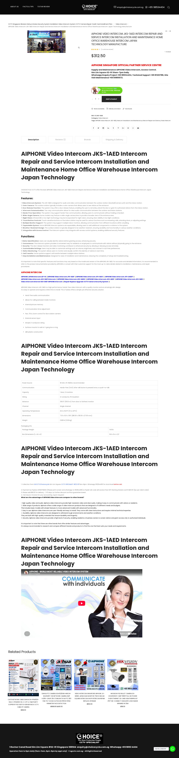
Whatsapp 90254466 (95, 484)
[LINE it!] (128, 128)
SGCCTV (37, 484)
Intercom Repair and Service (151, 120)
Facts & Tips (28, 6)
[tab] (33, 139)
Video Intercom (121, 24)
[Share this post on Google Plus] (123, 128)
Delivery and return (115, 109)
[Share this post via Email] (138, 128)
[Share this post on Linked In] (108, 128)
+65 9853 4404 (129, 747)
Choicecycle (44, 484)
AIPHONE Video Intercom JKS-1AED (105, 120)
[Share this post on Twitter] (98, 128)
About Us (14, 6)
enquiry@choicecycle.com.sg (93, 747)
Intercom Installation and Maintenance (129, 120)
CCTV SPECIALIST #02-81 (70, 484)
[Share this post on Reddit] (103, 128)
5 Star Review (44, 6)
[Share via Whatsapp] (133, 128)
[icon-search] (169, 7)
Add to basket (111, 99)
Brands (87, 139)
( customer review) (107, 49)
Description (33, 139)
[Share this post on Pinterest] (118, 128)
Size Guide (128, 109)
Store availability (99, 109)
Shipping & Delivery (114, 139)
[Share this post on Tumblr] (113, 128)
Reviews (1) (60, 139)
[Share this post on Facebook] (93, 128)
